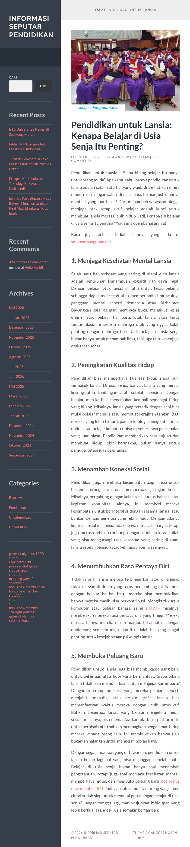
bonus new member (23, 591)
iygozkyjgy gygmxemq (129, 157)
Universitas (18, 527)
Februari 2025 (20, 406)
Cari (13, 77)
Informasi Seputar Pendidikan (31, 26)
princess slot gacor (23, 566)
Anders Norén (164, 832)
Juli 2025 (16, 367)
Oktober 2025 (20, 347)
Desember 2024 (21, 425)
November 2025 (21, 337)
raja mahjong (19, 620)
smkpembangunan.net (91, 241)
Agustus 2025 (20, 357)
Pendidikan (17, 507)
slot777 (15, 595)
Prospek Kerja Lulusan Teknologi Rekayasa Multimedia (26, 183)
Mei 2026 (16, 307)
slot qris (15, 574)
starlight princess (22, 612)
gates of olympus (22, 616)
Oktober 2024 (20, 445)
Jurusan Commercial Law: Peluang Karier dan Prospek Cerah (30, 164)
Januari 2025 (19, 416)
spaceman (16, 583)
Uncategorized (20, 517)
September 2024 (22, 455)
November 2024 (21, 435)
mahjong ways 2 (21, 578)
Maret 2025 (18, 396)
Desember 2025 (21, 327)
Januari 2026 (19, 317)
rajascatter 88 (20, 562)
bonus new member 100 (27, 587)
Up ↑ (141, 838)
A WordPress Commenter (28, 262)
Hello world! (34, 267)
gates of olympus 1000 (26, 553)
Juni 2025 (16, 376)
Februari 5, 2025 (86, 157)
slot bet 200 (18, 570)
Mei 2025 (16, 386)
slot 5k (14, 558)
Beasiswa (16, 497)
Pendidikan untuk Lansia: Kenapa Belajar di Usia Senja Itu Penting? (121, 135)
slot (12, 599)
